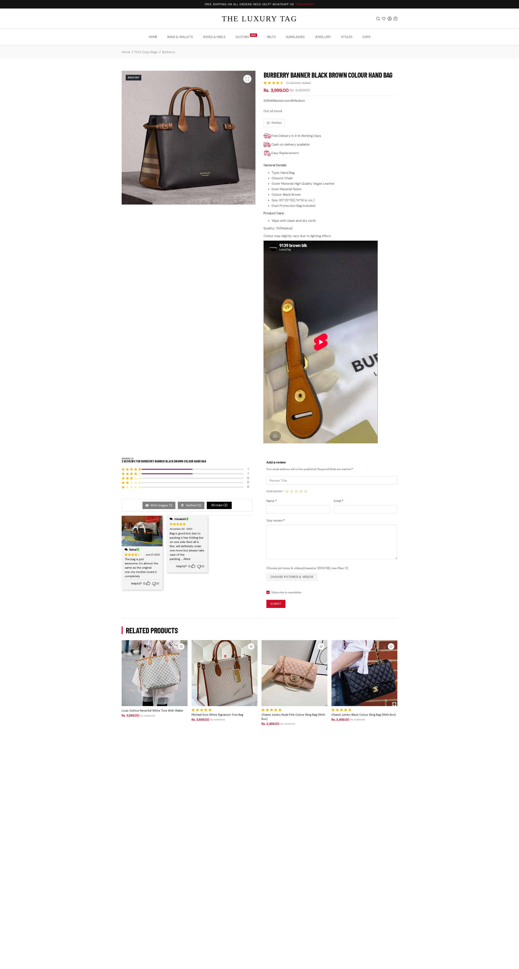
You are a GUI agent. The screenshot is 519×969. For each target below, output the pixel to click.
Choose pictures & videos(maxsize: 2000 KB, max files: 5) (307, 568)
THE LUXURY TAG (259, 18)
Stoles (346, 37)
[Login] (390, 19)
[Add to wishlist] (181, 646)
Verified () (193, 505)
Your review (275, 521)
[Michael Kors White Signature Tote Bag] (224, 673)
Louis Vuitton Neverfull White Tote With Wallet (152, 710)
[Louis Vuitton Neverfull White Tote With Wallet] (155, 673)
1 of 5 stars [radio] (287, 491)
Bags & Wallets (180, 37)
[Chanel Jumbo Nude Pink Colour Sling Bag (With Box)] (294, 673)
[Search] (378, 18)
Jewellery (323, 37)
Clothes (246, 36)
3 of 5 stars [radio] (296, 491)
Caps (366, 37)
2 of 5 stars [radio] (291, 491)
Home (153, 37)
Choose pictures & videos (291, 577)
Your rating (275, 491)
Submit (275, 604)
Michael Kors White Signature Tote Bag (217, 714)
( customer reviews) (298, 83)
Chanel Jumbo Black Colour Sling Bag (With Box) (363, 714)
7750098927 (304, 4)
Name (271, 501)
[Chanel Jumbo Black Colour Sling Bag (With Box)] (364, 673)
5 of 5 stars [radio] (305, 491)
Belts (271, 37)
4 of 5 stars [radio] (301, 491)
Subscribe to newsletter (286, 592)
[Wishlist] (384, 18)
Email (338, 501)
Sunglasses (295, 37)
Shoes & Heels (214, 37)
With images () (161, 505)
